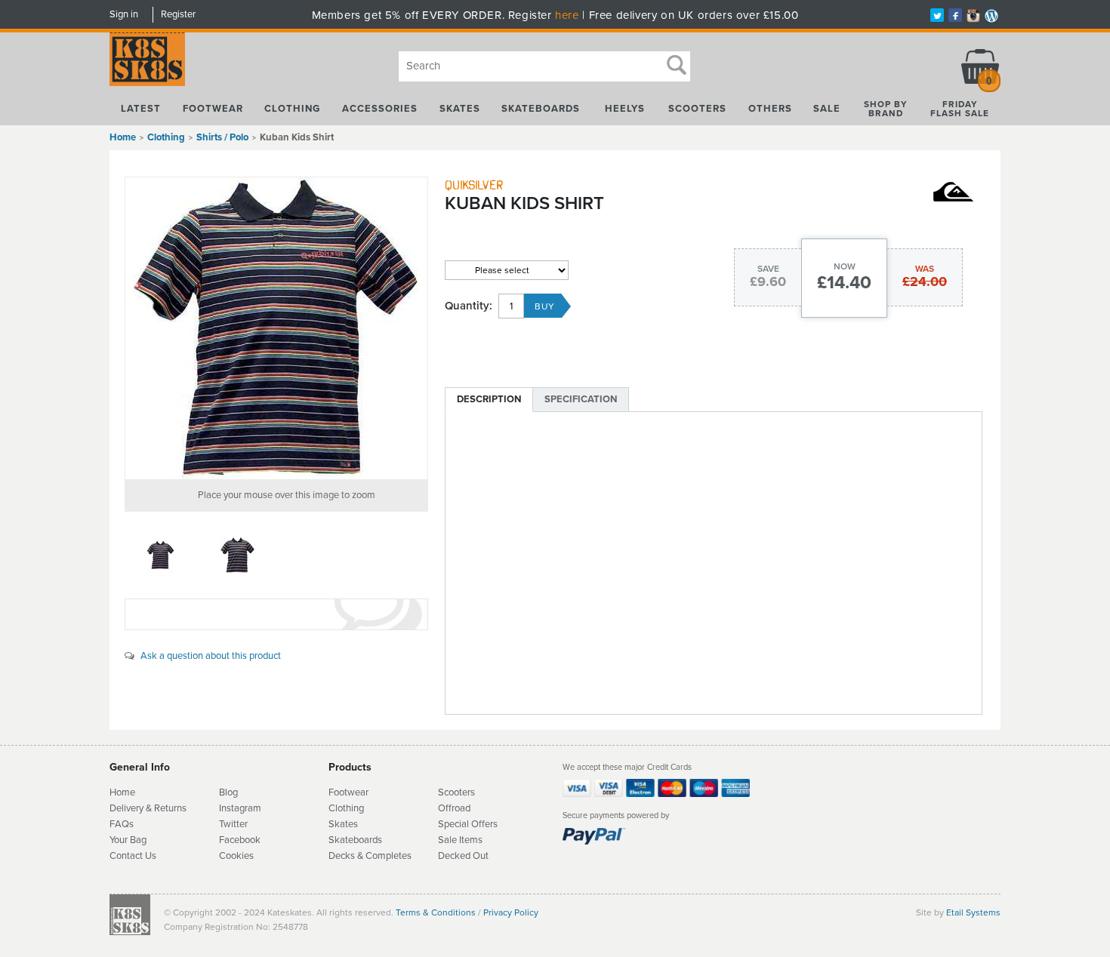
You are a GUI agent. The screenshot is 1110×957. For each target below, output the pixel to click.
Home (122, 137)
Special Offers (468, 824)
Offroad (454, 808)
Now (845, 266)
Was (924, 268)
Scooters (697, 109)
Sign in (123, 14)
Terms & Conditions (436, 912)
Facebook (240, 840)
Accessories (380, 109)
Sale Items (460, 840)
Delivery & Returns (148, 808)
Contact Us (132, 856)
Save (768, 268)
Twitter (233, 824)
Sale (826, 109)
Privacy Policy (510, 912)
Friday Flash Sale (959, 108)
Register (178, 14)
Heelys (625, 109)
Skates (459, 109)
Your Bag (127, 840)
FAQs (121, 824)
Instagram (240, 808)
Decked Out (463, 856)
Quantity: (468, 306)
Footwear (213, 109)
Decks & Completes (370, 856)
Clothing (292, 109)
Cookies (236, 856)
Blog (228, 792)
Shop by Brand (886, 108)
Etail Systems (973, 912)
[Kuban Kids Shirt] (276, 328)
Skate (340, 840)
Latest (141, 109)
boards (367, 840)
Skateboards (540, 109)
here (566, 15)
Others (770, 109)
